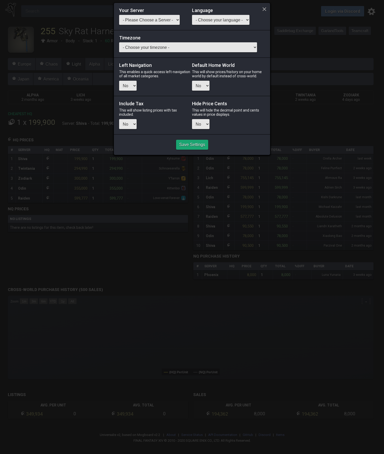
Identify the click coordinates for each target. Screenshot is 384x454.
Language (202, 10)
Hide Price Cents (209, 103)
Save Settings (192, 144)
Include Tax (131, 103)
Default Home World (213, 65)
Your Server (131, 10)
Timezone (130, 38)
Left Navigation (135, 65)
